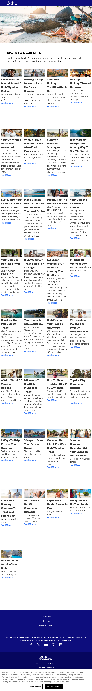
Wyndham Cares (46, 625)
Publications (46, 616)
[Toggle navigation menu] (3, 3)
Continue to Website (54, 686)
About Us (46, 621)
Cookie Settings (35, 686)
